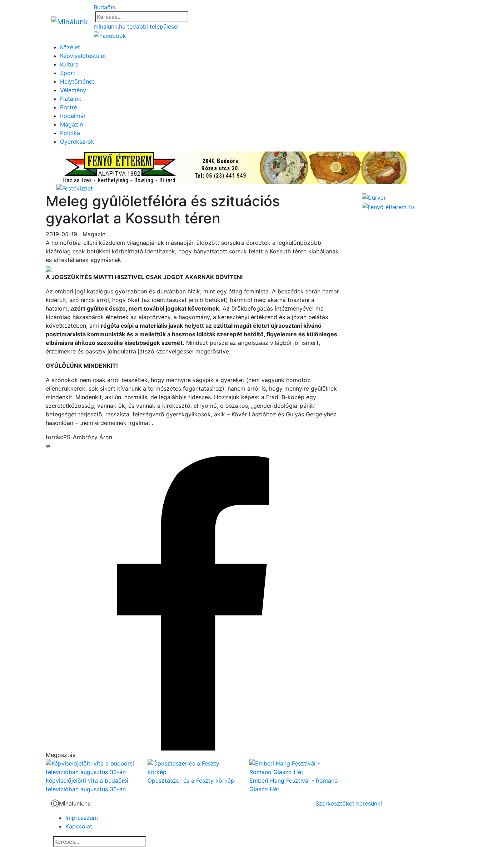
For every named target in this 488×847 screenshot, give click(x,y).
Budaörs (105, 7)
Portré (68, 107)
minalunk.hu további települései (136, 26)
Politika (70, 133)
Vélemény (73, 90)
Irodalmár (73, 115)
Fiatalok (70, 98)
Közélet (70, 47)
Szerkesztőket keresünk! (348, 803)
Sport (67, 72)
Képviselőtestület (83, 55)
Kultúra (69, 64)
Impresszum (81, 817)
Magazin (71, 124)
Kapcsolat (78, 826)
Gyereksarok (77, 141)
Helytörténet (77, 81)
